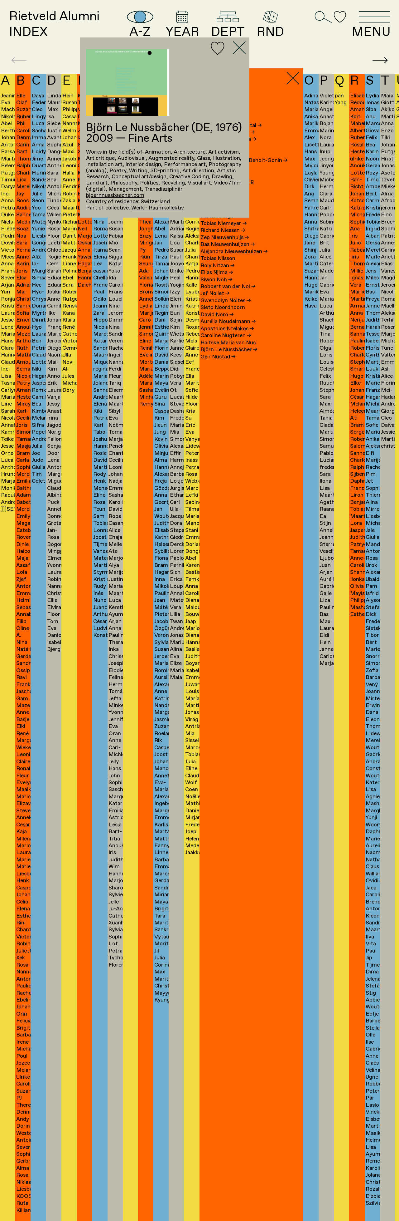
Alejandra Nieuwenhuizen (234, 251)
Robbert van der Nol (228, 286)
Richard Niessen (222, 230)
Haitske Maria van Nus (228, 343)
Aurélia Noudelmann (228, 321)
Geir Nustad (218, 357)
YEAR (182, 31)
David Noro (217, 314)
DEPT (228, 31)
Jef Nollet (215, 293)
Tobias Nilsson (217, 258)
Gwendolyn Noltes (225, 300)
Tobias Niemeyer (223, 223)
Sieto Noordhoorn (222, 307)
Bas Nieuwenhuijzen (227, 244)
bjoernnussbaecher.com (115, 195)
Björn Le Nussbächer (228, 349)
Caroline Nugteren (225, 335)
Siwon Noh (216, 279)
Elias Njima (216, 272)
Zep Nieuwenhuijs (224, 237)
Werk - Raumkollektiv (157, 208)
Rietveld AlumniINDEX (54, 24)
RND (270, 31)
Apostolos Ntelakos (227, 328)
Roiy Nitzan (217, 265)
